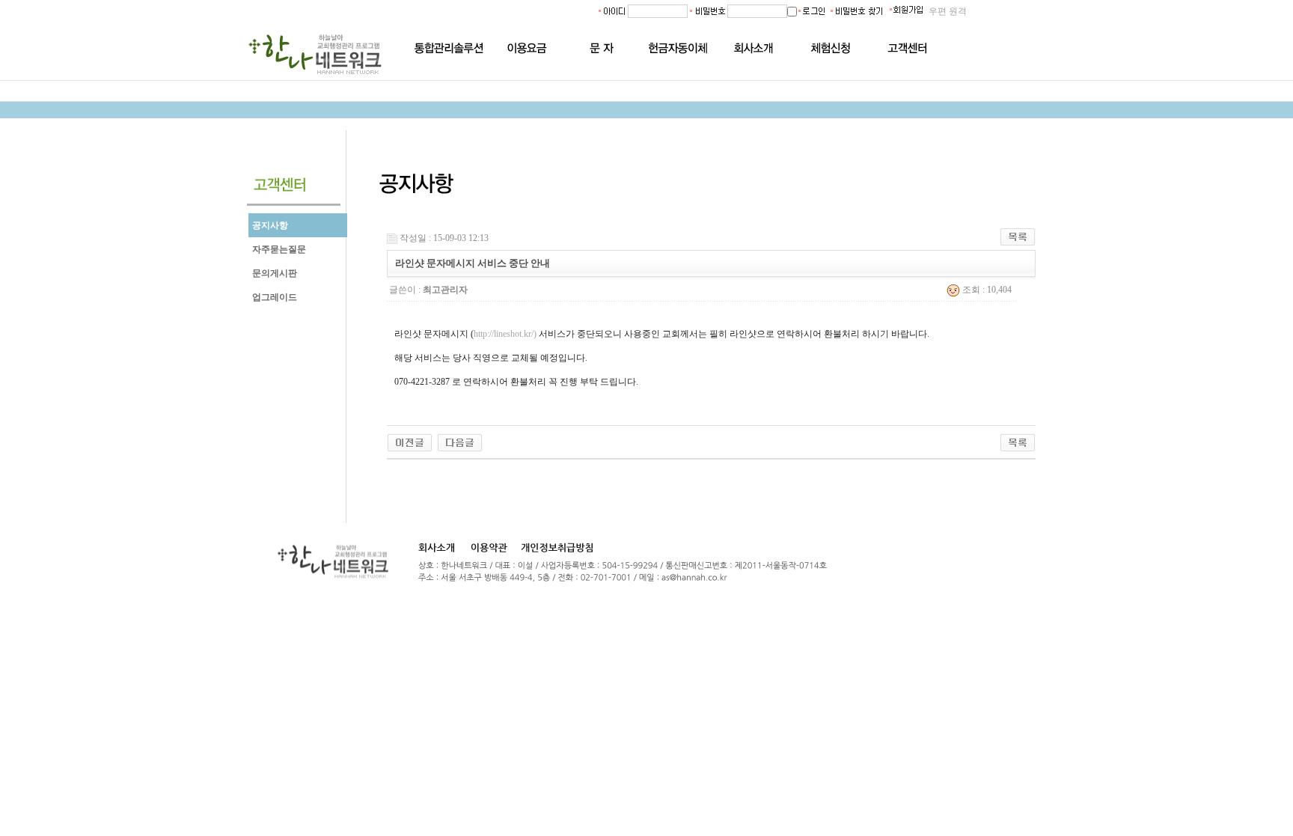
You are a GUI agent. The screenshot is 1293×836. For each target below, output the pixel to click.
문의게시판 (274, 273)
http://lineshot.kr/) (505, 334)
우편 (938, 11)
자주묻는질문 (279, 249)
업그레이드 (274, 297)
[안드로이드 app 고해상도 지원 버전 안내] (460, 441)
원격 (958, 11)
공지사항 (270, 225)
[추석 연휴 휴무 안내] (409, 441)
